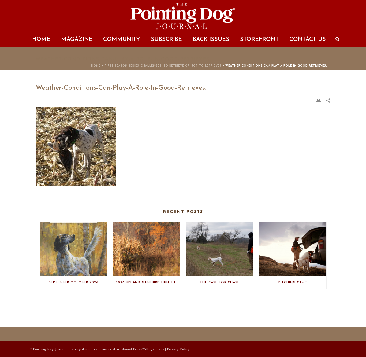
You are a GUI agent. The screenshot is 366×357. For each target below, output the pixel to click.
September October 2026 (73, 282)
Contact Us (307, 39)
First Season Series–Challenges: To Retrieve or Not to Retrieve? (163, 65)
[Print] (318, 100)
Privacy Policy (178, 349)
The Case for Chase (220, 282)
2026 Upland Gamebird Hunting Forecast (148, 282)
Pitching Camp (292, 282)
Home (41, 39)
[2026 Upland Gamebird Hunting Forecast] (146, 249)
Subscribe (166, 39)
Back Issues (211, 39)
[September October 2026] (73, 249)
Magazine (76, 39)
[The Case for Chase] (219, 249)
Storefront (259, 39)
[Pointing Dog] (183, 16)
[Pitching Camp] (292, 249)
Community (121, 39)
